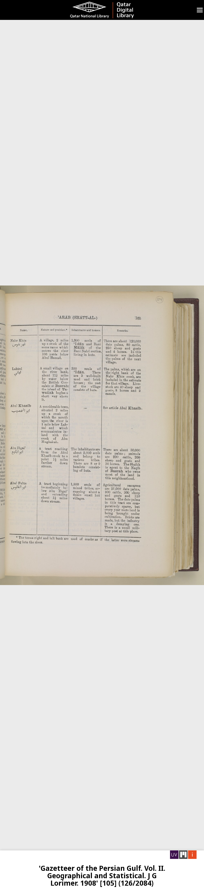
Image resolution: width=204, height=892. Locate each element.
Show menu (200, 10)
